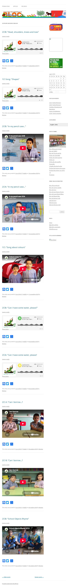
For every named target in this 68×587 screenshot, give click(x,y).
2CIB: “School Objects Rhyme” (15, 518)
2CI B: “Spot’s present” (55, 113)
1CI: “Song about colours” (13, 247)
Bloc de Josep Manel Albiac (56, 194)
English (25, 66)
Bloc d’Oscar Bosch (54, 185)
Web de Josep (53, 203)
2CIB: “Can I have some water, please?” (20, 307)
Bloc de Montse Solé (54, 198)
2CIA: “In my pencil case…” (14, 186)
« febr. (51, 92)
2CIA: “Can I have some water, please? (19, 355)
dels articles (53, 225)
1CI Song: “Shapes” (10, 79)
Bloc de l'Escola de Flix (55, 153)
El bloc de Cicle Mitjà (54, 155)
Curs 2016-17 (18, 66)
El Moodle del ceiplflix (55, 162)
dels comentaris (54, 227)
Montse (4, 68)
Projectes (51, 175)
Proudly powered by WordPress (10, 583)
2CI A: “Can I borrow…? (12, 402)
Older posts (6, 577)
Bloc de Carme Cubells (55, 187)
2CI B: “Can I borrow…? (12, 460)
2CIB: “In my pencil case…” (14, 126)
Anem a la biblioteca (54, 111)
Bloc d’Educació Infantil (55, 149)
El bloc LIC (51, 160)
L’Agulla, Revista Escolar (55, 166)
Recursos (24, 6)
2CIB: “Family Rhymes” (55, 105)
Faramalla (52, 164)
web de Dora (52, 200)
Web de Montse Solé (54, 205)
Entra (50, 223)
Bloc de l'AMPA (53, 151)
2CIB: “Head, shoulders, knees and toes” (20, 32)
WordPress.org (53, 229)
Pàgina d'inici (6, 6)
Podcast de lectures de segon (57, 168)
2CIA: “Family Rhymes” (55, 103)
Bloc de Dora (52, 190)
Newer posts (39, 577)
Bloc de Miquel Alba (54, 196)
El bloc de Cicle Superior (55, 157)
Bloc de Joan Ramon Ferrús (56, 192)
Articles (15, 6)
